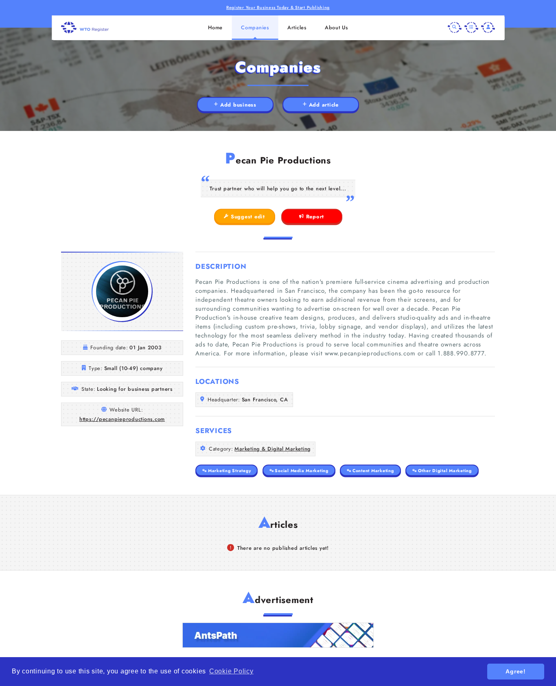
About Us (336, 27)
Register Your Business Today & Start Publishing (278, 7)
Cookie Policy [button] (231, 671)
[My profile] (488, 28)
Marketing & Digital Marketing (272, 449)
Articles (296, 27)
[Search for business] (455, 28)
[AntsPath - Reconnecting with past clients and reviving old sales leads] (278, 635)
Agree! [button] (516, 671)
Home (215, 27)
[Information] (471, 28)
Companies (255, 27)
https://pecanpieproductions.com (122, 419)
